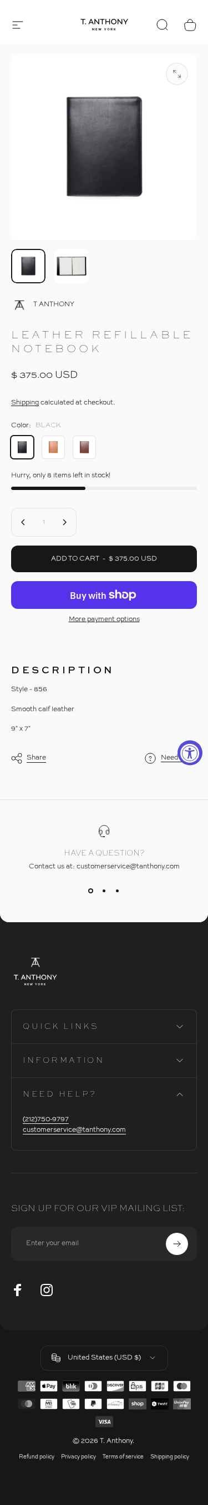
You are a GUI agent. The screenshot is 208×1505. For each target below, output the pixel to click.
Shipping (25, 402)
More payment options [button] (104, 619)
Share (36, 757)
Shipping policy (169, 1456)
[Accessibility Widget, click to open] (189, 752)
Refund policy (36, 1456)
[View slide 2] (104, 890)
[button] (18, 25)
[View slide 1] (91, 890)
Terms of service (123, 1456)
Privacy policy (78, 1456)
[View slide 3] (117, 890)
